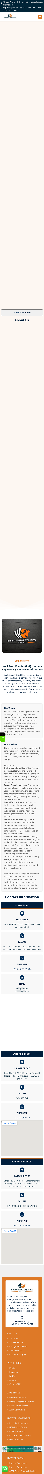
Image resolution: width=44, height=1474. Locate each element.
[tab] (22, 905)
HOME (17, 312)
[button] (40, 17)
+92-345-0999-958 (22, 969)
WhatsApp (22, 1113)
